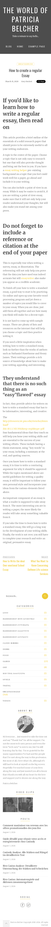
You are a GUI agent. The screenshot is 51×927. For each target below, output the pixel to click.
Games (6, 661)
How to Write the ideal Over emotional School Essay (14, 565)
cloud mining (11, 643)
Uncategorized (25, 64)
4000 (5, 613)
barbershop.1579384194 (16, 625)
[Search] (45, 596)
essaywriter (27, 278)
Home (20, 46)
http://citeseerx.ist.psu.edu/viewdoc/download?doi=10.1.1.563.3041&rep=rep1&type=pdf (25, 425)
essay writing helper (16, 170)
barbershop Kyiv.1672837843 (19, 619)
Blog (9, 46)
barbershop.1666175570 (16, 631)
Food (6, 655)
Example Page (36, 46)
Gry (5, 667)
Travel (7, 686)
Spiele (6, 680)
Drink (6, 649)
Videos (7, 701)
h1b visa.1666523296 (14, 673)
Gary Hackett (26, 81)
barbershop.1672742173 (15, 637)
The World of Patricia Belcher (25, 19)
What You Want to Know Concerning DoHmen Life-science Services (38, 567)
